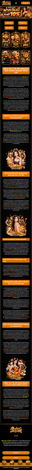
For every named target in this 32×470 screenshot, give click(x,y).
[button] (16, 3)
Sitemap (16, 436)
